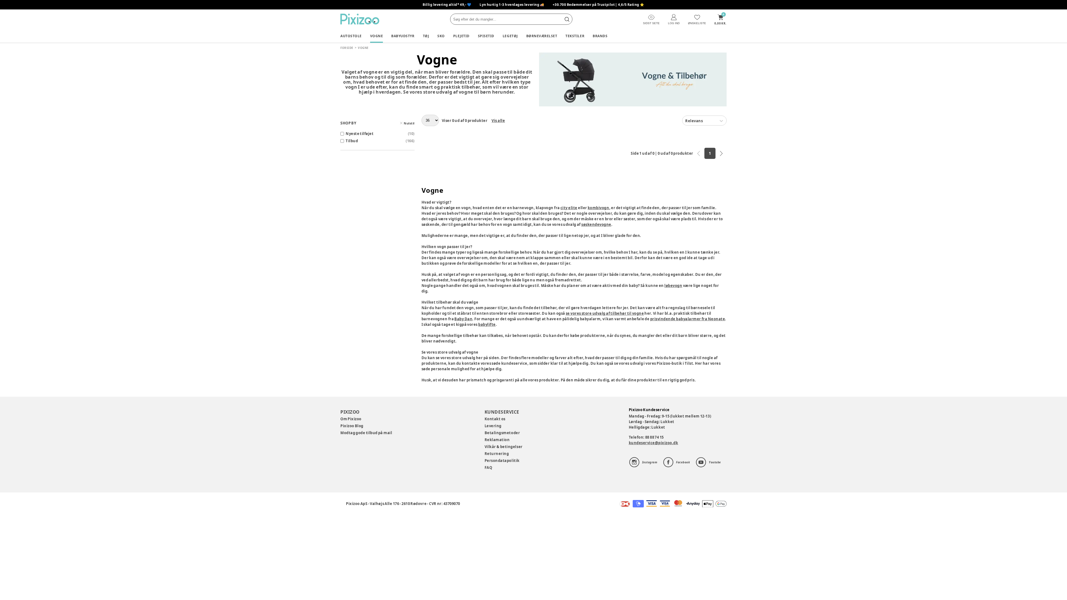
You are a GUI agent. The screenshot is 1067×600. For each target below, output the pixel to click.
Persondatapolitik (502, 460)
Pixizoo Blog (351, 425)
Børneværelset (541, 36)
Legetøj (510, 36)
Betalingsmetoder (502, 432)
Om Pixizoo (351, 418)
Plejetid (461, 36)
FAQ (488, 467)
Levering (493, 425)
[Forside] (359, 19)
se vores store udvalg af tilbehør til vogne (605, 313)
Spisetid (486, 36)
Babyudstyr (402, 36)
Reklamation (497, 439)
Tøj (426, 36)
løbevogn (673, 285)
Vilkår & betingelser (504, 446)
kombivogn (598, 207)
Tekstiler (574, 36)
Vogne (376, 36)
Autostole (351, 36)
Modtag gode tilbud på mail (366, 432)
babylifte (487, 324)
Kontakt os (495, 418)
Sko (441, 36)
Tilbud (352, 140)
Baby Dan (463, 318)
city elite (568, 207)
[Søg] (567, 19)
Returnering (497, 453)
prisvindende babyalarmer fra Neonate (687, 318)
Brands (600, 36)
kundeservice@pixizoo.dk (653, 442)
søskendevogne (596, 224)
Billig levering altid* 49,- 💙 (447, 4)
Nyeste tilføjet (360, 133)
